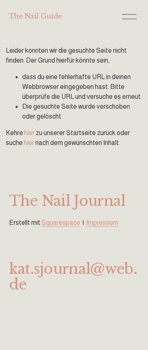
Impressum (102, 222)
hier (29, 132)
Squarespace (61, 222)
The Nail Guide (35, 16)
